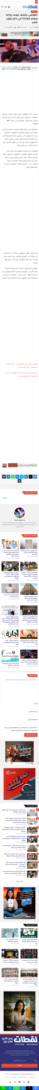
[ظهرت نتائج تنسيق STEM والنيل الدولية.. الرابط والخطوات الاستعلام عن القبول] (10, 566)
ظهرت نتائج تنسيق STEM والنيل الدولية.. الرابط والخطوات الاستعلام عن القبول (14, 838)
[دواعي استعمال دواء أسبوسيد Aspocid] (10, 933)
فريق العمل (32, 1077)
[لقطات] (30, 7)
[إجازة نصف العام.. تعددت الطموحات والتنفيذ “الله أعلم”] (10, 972)
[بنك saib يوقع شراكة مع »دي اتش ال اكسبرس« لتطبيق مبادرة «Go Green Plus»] (29, 972)
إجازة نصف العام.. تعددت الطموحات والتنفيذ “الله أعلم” (10, 981)
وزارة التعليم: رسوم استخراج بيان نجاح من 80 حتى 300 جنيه (28, 642)
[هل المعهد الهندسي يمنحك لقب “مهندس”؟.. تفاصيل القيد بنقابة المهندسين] (32, 865)
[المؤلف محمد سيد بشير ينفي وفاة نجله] (10, 588)
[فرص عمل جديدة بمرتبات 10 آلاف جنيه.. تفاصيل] (10, 656)
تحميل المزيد (19, 881)
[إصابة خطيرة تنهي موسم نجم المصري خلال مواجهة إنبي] (29, 933)
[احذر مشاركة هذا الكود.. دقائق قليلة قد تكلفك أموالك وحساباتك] (28, 589)
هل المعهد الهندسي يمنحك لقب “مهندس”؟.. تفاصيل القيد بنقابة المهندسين (15, 864)
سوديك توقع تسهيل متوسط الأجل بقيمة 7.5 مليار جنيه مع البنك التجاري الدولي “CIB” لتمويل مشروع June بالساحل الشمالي (10, 620)
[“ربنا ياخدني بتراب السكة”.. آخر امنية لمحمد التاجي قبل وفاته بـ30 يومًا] (32, 856)
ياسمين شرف (33, 27)
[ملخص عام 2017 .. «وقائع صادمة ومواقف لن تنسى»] (10, 954)
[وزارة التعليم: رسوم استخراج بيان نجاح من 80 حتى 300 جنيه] (28, 634)
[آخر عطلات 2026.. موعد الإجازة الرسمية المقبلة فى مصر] (10, 634)
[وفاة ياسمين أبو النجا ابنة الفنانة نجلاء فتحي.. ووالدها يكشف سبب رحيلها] (32, 874)
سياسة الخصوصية (23, 1077)
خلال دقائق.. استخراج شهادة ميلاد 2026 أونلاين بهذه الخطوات (28, 552)
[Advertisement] (19, 92)
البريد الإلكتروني (32, 711)
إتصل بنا (6, 1077)
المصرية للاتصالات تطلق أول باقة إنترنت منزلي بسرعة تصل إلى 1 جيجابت (29, 662)
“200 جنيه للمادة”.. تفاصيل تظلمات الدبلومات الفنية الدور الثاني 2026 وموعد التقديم (14, 829)
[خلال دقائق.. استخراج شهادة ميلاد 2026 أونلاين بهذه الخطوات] (28, 544)
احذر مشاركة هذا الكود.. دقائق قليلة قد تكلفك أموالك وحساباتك (18, 1)
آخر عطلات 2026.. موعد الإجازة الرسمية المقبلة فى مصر (11, 642)
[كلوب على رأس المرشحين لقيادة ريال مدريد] (29, 954)
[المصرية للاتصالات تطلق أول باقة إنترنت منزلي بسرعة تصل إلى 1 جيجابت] (28, 654)
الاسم (35, 703)
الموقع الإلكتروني (32, 719)
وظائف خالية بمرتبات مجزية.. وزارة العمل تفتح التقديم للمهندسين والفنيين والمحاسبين (15, 820)
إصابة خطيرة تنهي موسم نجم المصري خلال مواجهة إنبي (29, 941)
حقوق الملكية (13, 1077)
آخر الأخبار (34, 11)
